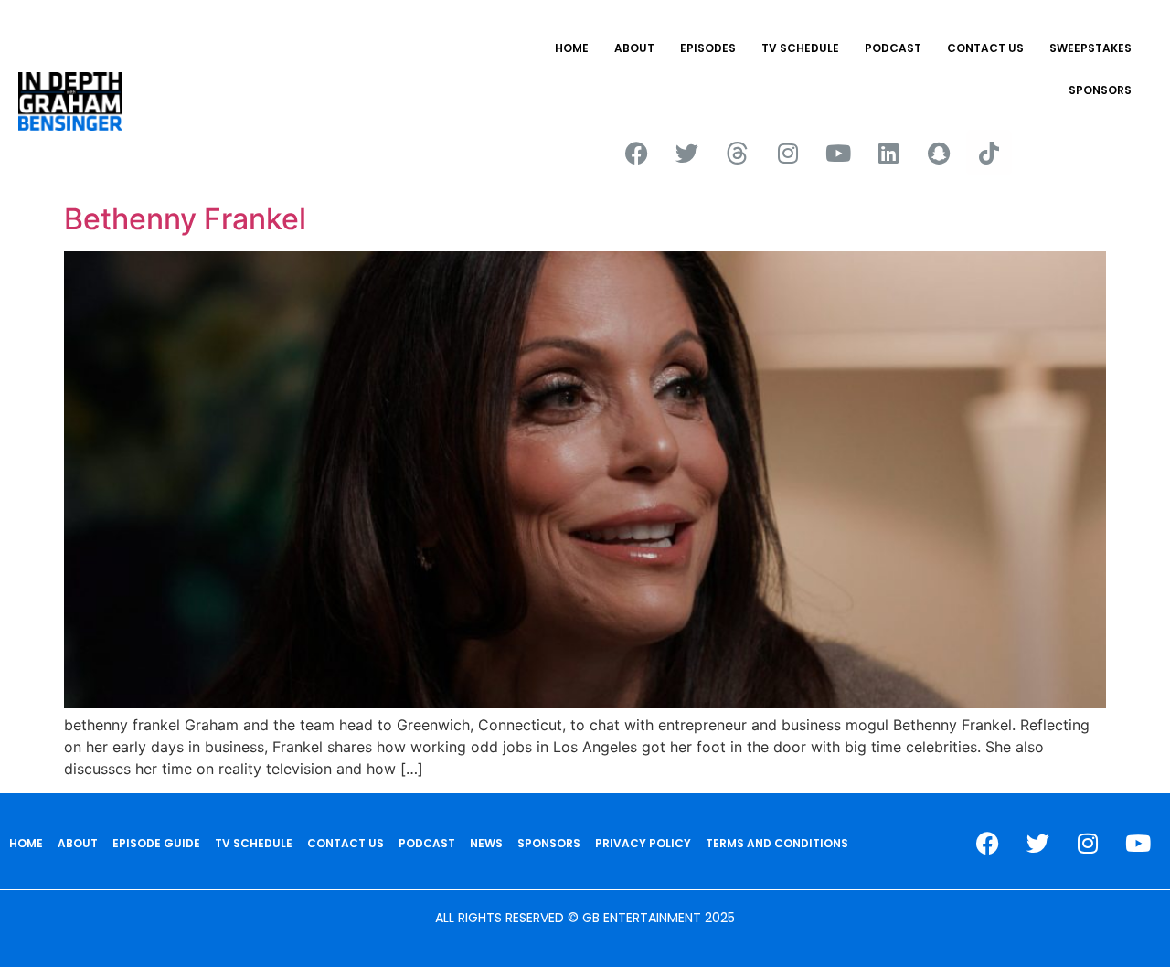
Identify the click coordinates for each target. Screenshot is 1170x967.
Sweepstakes (1090, 48)
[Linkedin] (888, 152)
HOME (572, 48)
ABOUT (634, 48)
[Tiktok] (989, 152)
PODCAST (893, 48)
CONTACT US (985, 48)
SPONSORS (1100, 90)
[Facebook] (637, 152)
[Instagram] (788, 152)
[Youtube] (838, 152)
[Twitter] (687, 152)
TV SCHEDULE (800, 48)
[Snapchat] (939, 152)
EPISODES (708, 48)
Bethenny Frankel (185, 219)
